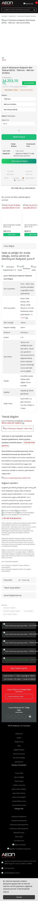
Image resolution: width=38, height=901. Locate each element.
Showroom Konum (19, 754)
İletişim (19, 738)
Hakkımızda (19, 734)
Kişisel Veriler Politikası (19, 789)
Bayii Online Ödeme (19, 793)
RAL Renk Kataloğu (19, 758)
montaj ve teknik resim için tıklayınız (17, 422)
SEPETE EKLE (19, 137)
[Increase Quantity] (33, 130)
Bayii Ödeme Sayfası (19, 668)
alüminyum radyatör (9, 608)
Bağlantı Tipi (5, 120)
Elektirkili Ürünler (19, 833)
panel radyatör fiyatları (10, 614)
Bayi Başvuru (19, 762)
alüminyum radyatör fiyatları (11, 611)
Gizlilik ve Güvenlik (19, 785)
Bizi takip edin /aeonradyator (23, 188)
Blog (19, 746)
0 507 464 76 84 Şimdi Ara (11, 518)
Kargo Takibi (19, 773)
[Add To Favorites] (9, 171)
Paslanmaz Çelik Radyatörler (19, 825)
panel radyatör (28, 611)
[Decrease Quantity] (5, 130)
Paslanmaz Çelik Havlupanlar (19, 829)
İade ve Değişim (19, 777)
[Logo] (7, 4)
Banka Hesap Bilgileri (19, 797)
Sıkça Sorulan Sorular (19, 805)
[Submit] (29, 696)
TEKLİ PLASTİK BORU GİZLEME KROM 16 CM (12, 226)
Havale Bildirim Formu (19, 801)
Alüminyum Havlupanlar (19, 820)
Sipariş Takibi (19, 781)
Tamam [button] (19, 897)
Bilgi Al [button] (6, 892)
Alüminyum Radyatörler (19, 817)
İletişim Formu (19, 742)
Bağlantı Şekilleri (19, 750)
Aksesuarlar (19, 837)
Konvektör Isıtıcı (19, 841)
